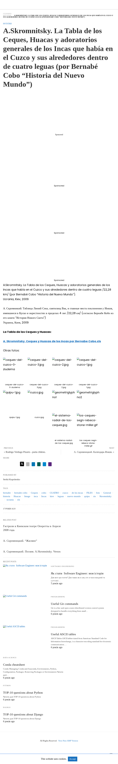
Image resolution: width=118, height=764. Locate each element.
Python (7, 685)
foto (98, 493)
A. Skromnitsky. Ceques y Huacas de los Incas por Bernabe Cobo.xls (52, 341)
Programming (58, 597)
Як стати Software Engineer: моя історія (77, 573)
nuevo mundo (74, 496)
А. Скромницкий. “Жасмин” (20, 540)
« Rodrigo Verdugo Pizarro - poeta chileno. (25, 452)
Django (6, 707)
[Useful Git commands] (25, 607)
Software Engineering (62, 566)
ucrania (10, 499)
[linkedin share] (33, 464)
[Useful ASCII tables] (25, 637)
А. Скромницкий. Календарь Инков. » (94, 452)
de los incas (77, 493)
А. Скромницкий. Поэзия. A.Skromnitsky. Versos (32, 551)
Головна (7, 13)
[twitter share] (22, 464)
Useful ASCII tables (63, 634)
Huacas (17, 496)
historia (6, 496)
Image (27, 496)
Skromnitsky (105, 496)
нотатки (7, 15)
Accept (72, 759)
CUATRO (54, 493)
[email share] (28, 464)
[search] (113, 4)
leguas (61, 496)
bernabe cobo (20, 493)
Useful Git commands (64, 603)
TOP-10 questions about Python (23, 692)
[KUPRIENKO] (59, 4)
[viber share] (50, 464)
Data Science (9, 657)
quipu (87, 496)
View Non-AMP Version (68, 741)
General (107, 493)
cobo (43, 493)
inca (36, 496)
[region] (59, 111)
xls (18, 499)
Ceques (34, 493)
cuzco (65, 493)
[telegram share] (44, 464)
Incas (43, 496)
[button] (14, 369)
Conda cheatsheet (14, 664)
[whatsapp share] (39, 464)
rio (94, 496)
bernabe (7, 493)
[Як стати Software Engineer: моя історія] (25, 576)
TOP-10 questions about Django (23, 714)
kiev (52, 496)
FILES (89, 493)
